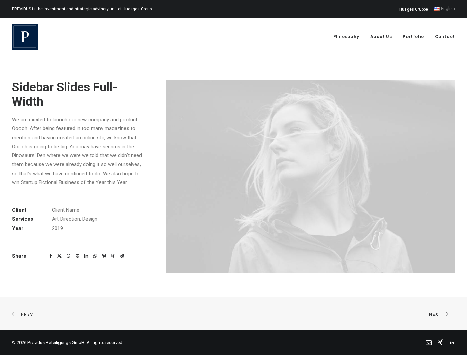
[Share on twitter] (59, 255)
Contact (445, 36)
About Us (381, 36)
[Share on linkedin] (86, 255)
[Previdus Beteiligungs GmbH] (25, 37)
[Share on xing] (113, 255)
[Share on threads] (68, 255)
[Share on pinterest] (77, 255)
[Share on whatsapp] (95, 255)
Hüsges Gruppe (413, 9)
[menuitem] (414, 9)
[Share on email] (122, 255)
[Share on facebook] (50, 255)
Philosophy (346, 36)
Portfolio (413, 36)
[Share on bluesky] (104, 255)
